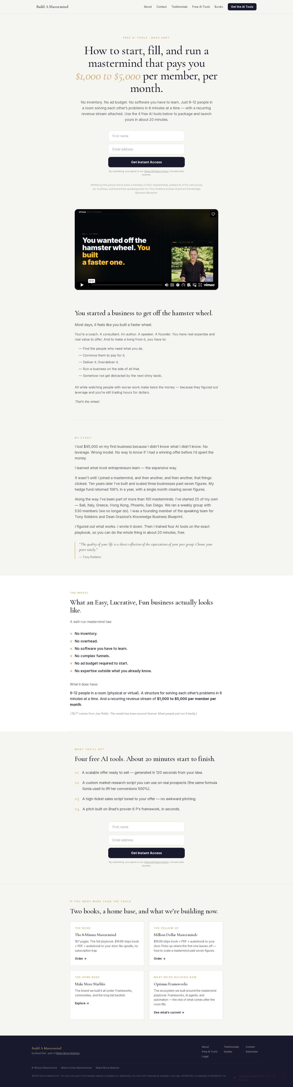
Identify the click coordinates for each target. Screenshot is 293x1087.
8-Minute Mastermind (44, 1067)
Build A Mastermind (52, 6)
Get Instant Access (146, 162)
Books (219, 6)
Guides (228, 1051)
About (148, 6)
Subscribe (252, 1051)
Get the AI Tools (242, 6)
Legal (205, 1056)
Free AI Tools (201, 6)
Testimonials (179, 6)
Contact (161, 6)
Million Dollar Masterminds (76, 1067)
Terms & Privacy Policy (156, 171)
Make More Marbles (68, 1053)
